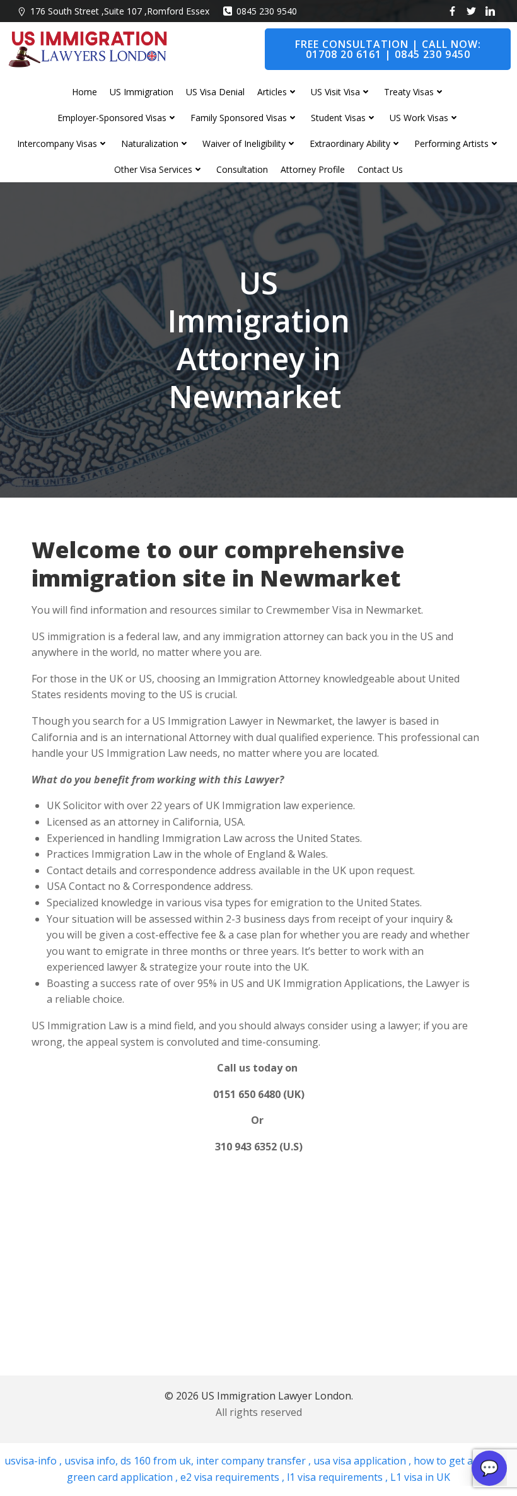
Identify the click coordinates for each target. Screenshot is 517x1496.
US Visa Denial (215, 92)
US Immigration (141, 92)
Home (84, 92)
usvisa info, (91, 1461)
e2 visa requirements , (231, 1477)
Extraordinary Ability (350, 143)
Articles (272, 92)
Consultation (242, 169)
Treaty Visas (409, 92)
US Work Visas (419, 118)
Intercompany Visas (57, 143)
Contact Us (380, 169)
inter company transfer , (252, 1461)
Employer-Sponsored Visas (111, 118)
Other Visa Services (153, 169)
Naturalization (149, 143)
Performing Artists (451, 143)
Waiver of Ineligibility (244, 143)
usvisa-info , (34, 1461)
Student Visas (338, 118)
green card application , (122, 1477)
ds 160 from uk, (156, 1461)
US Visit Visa (335, 92)
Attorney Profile (313, 169)
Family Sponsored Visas (238, 118)
